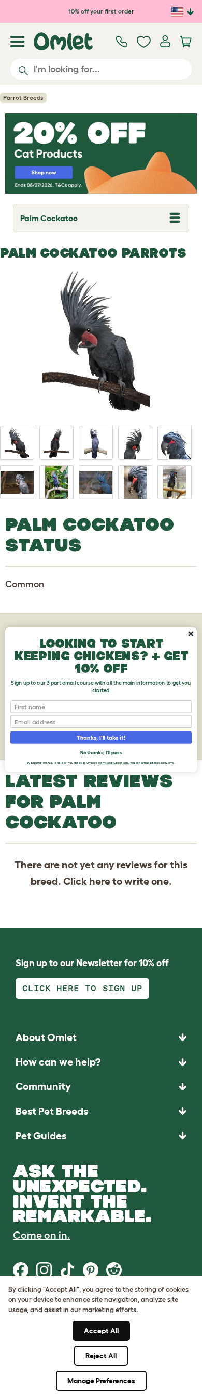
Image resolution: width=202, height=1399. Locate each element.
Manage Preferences (101, 1381)
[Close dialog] (190, 633)
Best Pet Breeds (52, 1111)
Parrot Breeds (23, 97)
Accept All (101, 1331)
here (99, 881)
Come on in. (41, 1235)
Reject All (101, 1356)
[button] (101, 1135)
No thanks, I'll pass (101, 752)
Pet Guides (41, 1135)
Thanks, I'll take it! (101, 737)
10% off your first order (101, 11)
